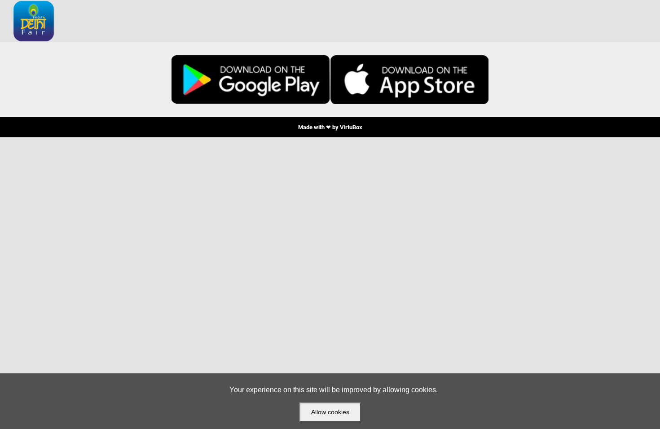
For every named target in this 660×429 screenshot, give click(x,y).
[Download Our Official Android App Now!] (251, 79)
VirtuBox (351, 127)
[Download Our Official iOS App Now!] (409, 79)
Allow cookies (330, 412)
